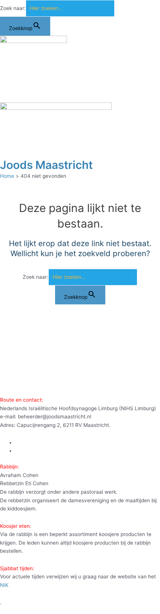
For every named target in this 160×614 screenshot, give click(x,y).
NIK (4, 585)
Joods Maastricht (46, 165)
